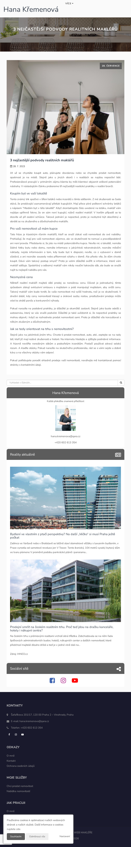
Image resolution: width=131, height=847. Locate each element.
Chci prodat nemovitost (20, 786)
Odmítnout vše (37, 836)
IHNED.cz (22, 654)
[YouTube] (75, 681)
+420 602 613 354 (32, 727)
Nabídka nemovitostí (18, 791)
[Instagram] (64, 681)
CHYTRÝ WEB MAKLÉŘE (77, 832)
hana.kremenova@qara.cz (34, 721)
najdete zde (13, 829)
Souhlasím (15, 836)
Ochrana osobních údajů (20, 766)
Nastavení (65, 836)
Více (68, 3)
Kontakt (11, 761)
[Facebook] (53, 681)
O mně (10, 755)
